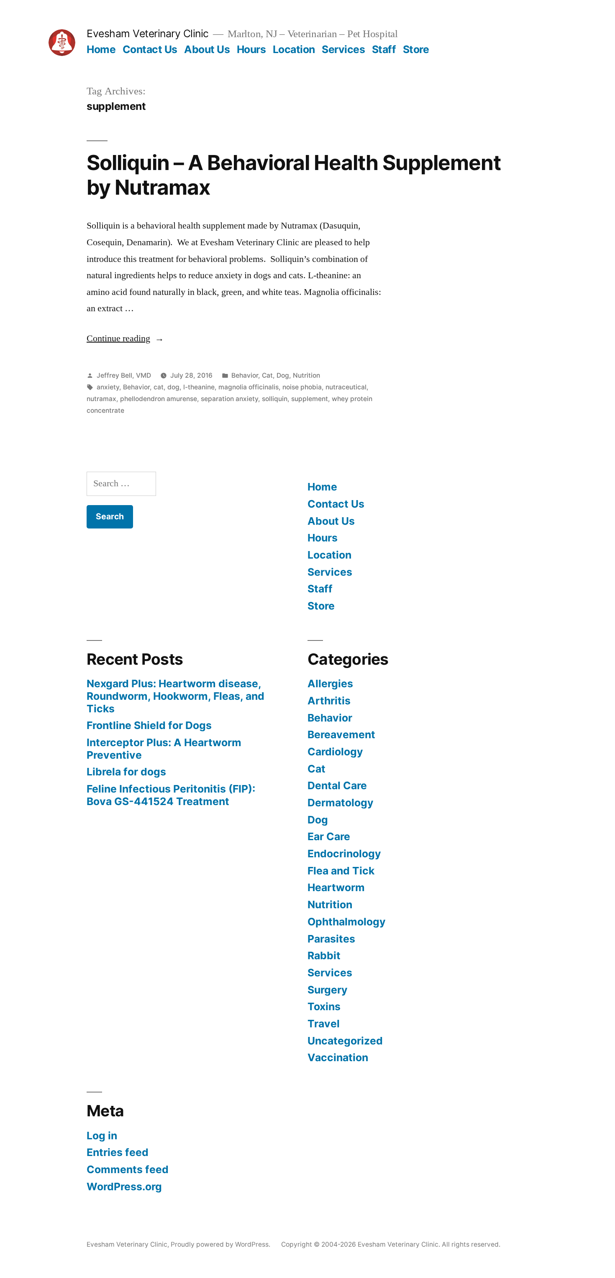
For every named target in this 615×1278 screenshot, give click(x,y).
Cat (267, 375)
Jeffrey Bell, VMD (124, 375)
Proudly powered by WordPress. (221, 1244)
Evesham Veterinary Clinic (148, 33)
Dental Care (337, 785)
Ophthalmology (347, 921)
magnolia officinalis (248, 387)
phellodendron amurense (158, 399)
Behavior (244, 375)
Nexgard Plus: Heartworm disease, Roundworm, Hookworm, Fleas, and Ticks (175, 695)
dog (173, 387)
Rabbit (324, 955)
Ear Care (329, 836)
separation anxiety (229, 399)
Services (343, 49)
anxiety (108, 387)
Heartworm (336, 887)
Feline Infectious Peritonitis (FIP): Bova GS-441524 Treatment (171, 795)
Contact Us (150, 49)
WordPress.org (124, 1186)
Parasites (331, 938)
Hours (251, 49)
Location (294, 49)
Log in (102, 1135)
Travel (324, 1023)
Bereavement (341, 734)
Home (101, 49)
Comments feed (128, 1169)
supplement (309, 399)
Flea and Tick (341, 870)
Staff (384, 49)
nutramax (101, 399)
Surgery (328, 989)
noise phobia (302, 387)
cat (159, 387)
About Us (207, 49)
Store (416, 49)
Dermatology (341, 802)
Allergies (330, 683)
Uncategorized (345, 1040)
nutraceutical (345, 387)
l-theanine (199, 387)
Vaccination (338, 1057)
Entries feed (118, 1152)
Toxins (324, 1006)
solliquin (274, 399)
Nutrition (306, 375)
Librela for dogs (126, 771)
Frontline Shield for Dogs (149, 725)
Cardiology (335, 751)
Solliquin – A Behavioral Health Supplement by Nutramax (294, 175)
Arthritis (329, 700)
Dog (283, 375)
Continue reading (125, 338)
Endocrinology (344, 853)
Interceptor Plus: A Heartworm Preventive (164, 748)
